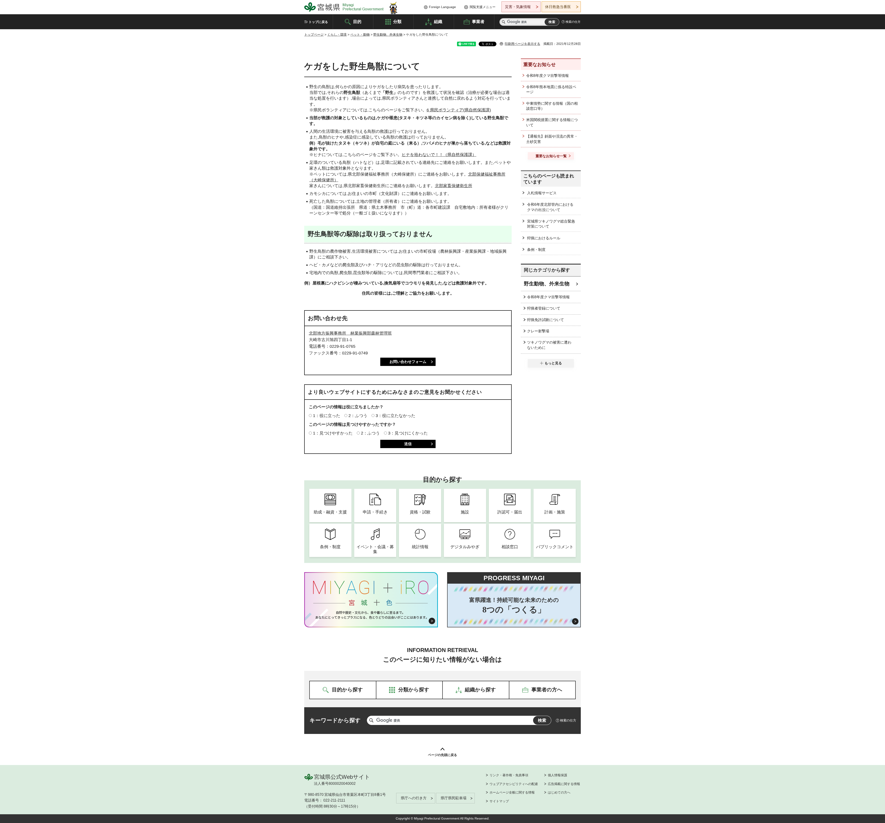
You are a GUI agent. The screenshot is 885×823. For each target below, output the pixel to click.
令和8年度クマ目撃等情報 (547, 76)
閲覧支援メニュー (483, 7)
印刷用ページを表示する (522, 44)
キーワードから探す (335, 720)
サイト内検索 (503, 22)
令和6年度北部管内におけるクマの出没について (550, 207)
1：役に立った (326, 415)
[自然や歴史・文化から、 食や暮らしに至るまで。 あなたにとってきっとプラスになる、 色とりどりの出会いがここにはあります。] (371, 615)
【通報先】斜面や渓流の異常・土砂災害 (552, 138)
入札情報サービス (542, 193)
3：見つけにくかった (408, 433)
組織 (438, 21)
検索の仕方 (573, 21)
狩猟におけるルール (543, 238)
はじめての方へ (559, 792)
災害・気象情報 (518, 7)
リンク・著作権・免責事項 (509, 775)
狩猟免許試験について (545, 320)
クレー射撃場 (538, 331)
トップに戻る (318, 22)
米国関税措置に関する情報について (552, 122)
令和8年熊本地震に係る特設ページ (551, 89)
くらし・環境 (337, 34)
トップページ (314, 34)
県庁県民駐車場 (453, 798)
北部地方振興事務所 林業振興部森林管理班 (350, 333)
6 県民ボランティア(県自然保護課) (459, 110)
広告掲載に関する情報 (564, 784)
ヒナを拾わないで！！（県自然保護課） (439, 154)
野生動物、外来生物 (387, 34)
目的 (357, 21)
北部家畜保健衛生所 (453, 185)
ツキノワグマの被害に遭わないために (549, 344)
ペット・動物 (360, 34)
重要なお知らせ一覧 (551, 156)
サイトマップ (499, 801)
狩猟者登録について (543, 308)
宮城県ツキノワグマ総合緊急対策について (551, 223)
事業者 (478, 21)
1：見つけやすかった (333, 433)
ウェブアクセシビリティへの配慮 (514, 784)
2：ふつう (357, 415)
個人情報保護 (557, 775)
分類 (397, 21)
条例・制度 (536, 250)
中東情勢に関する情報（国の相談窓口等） (552, 105)
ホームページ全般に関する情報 (512, 792)
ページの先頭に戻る (442, 755)
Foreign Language (442, 7)
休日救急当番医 (558, 7)
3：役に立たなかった (395, 415)
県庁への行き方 (414, 798)
